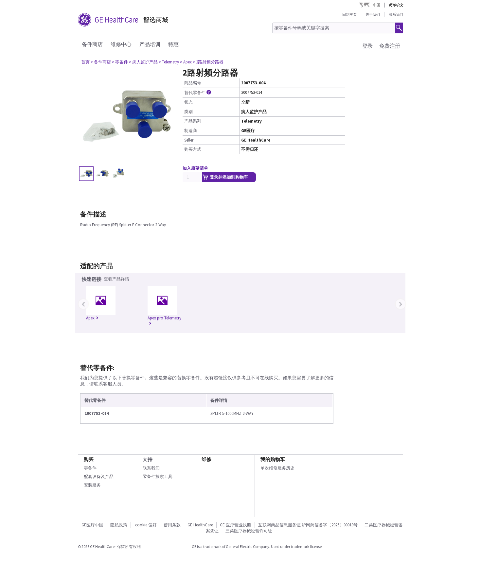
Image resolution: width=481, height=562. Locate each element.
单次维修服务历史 (277, 468)
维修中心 (121, 44)
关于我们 (372, 14)
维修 (206, 459)
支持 (147, 459)
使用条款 (172, 525)
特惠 (173, 44)
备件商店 (92, 44)
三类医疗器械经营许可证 (248, 531)
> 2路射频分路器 (208, 62)
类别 (188, 111)
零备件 (90, 468)
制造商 (190, 130)
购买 (89, 459)
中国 (376, 5)
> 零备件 (120, 62)
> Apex (186, 62)
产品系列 (192, 121)
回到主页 (349, 14)
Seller (188, 140)
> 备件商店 (101, 62)
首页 (85, 62)
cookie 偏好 (146, 525)
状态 (188, 102)
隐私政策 (118, 525)
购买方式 (192, 149)
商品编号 (192, 83)
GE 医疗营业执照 (235, 525)
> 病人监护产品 (143, 62)
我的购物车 (272, 459)
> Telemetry (169, 62)
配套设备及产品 (99, 476)
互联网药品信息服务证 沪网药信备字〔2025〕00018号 (308, 525)
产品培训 (149, 44)
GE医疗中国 (92, 525)
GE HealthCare (200, 525)
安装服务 (92, 485)
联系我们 (396, 14)
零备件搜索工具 (157, 476)
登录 (367, 46)
